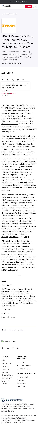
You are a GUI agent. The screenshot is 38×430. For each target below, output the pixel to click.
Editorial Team (6, 363)
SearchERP (21, 386)
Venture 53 (13, 121)
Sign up (29, 6)
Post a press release (24, 365)
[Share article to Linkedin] (2, 79)
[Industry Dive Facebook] (8, 348)
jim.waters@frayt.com (8, 93)
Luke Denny (9, 141)
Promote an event (23, 368)
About (3, 360)
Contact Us (5, 366)
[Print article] (17, 79)
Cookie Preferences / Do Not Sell (12, 423)
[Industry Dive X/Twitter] (13, 348)
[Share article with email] (23, 79)
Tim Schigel (20, 249)
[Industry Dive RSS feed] (18, 348)
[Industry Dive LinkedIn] (3, 348)
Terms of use (16, 420)
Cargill (26, 237)
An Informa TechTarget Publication (19, 2)
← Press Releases (9, 14)
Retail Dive (20, 380)
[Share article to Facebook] (7, 79)
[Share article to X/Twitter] (12, 79)
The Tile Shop (14, 237)
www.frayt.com (9, 305)
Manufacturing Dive (23, 377)
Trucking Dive (21, 383)
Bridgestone (15, 234)
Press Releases (6, 378)
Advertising (21, 362)
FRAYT (19, 63)
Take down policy (28, 420)
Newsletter (5, 369)
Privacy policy (6, 420)
